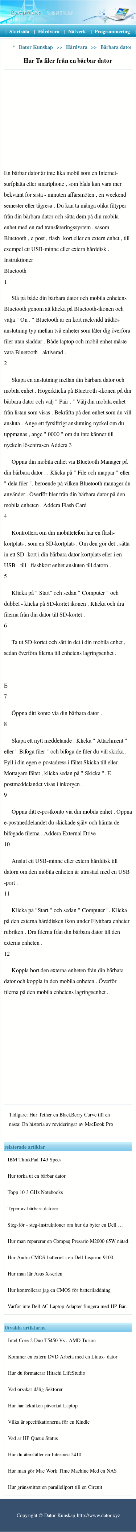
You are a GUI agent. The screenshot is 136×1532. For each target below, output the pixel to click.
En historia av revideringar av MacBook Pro (67, 1123)
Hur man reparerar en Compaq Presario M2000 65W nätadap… (68, 1240)
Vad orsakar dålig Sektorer (35, 1389)
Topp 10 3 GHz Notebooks (35, 1192)
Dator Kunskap (36, 47)
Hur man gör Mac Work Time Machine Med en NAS (62, 1470)
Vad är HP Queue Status (33, 1438)
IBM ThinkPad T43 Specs (34, 1159)
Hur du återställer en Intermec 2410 (44, 1454)
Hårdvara (76, 47)
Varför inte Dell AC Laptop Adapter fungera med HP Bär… (68, 1306)
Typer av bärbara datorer (33, 1208)
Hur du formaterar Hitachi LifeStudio (46, 1372)
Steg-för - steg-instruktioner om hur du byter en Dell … (65, 1224)
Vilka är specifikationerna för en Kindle (49, 1421)
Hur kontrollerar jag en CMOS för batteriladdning (59, 1289)
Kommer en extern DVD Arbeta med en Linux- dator (63, 1356)
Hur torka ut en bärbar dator (37, 1175)
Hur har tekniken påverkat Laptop (43, 1405)
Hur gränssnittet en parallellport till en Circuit (55, 1486)
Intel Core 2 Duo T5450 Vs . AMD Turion (52, 1340)
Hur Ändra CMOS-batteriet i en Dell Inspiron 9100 (60, 1257)
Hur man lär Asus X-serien (35, 1273)
